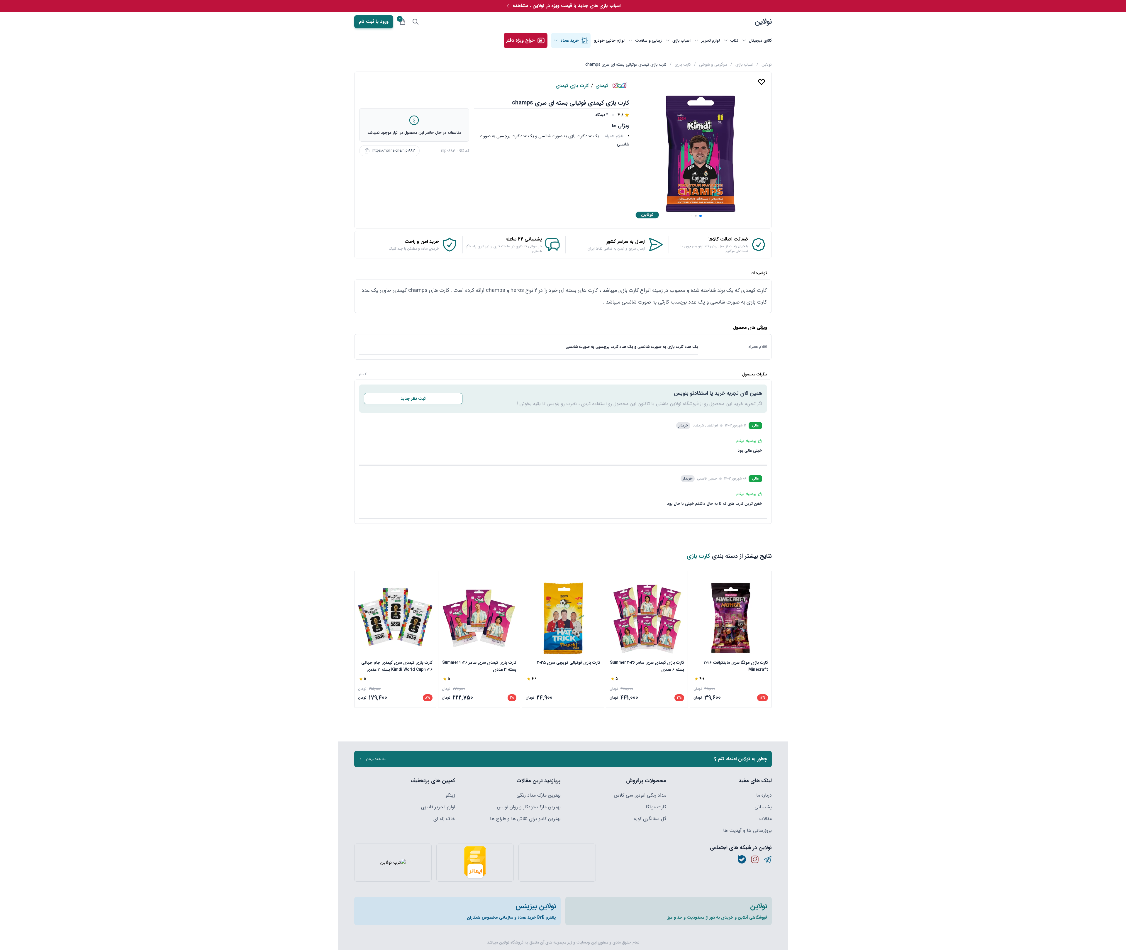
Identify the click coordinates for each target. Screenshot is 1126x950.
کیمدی (602, 85)
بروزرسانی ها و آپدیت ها (747, 830)
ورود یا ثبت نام (374, 21)
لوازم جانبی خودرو (609, 40)
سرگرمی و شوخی (713, 64)
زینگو (450, 795)
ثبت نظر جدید (413, 398)
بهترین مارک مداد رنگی (538, 795)
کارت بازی (683, 64)
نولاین (763, 21)
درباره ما (764, 795)
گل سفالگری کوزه (650, 818)
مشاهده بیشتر (376, 759)
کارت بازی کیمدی (572, 85)
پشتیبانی (763, 807)
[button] (700, 216)
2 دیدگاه (601, 115)
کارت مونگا (656, 807)
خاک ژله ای (444, 818)
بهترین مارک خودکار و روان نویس (529, 807)
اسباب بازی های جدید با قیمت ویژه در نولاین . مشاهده (566, 5)
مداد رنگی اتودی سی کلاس (640, 795)
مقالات (765, 818)
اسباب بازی (744, 64)
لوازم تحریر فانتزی (438, 807)
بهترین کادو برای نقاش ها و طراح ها (525, 818)
